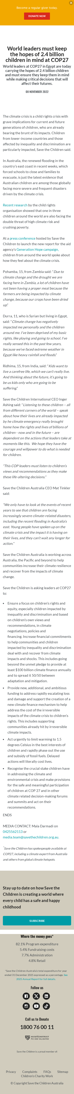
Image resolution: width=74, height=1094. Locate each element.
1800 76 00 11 (37, 1027)
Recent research (15, 205)
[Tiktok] (46, 1006)
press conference (22, 238)
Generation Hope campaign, (38, 249)
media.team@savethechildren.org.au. (31, 837)
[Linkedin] (46, 996)
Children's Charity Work (37, 1076)
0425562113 (13, 831)
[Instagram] (26, 1006)
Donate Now (37, 16)
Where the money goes (36, 936)
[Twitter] (36, 996)
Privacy (11, 1072)
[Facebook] (26, 996)
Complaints (29, 1072)
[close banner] (71, 3)
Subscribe (37, 920)
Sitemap (62, 1072)
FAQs (47, 1072)
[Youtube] (36, 1006)
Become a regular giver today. (37, 7)
